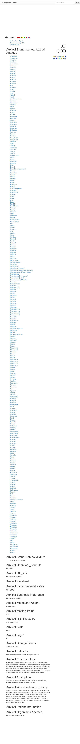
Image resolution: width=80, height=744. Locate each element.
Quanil (12, 453)
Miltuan (12, 369)
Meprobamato (14, 274)
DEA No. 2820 (14, 155)
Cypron (12, 151)
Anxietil (12, 91)
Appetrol (12, 101)
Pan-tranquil (14, 397)
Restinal (12, 467)
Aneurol (12, 74)
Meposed (13, 251)
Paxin (12, 406)
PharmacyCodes (10, 2)
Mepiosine (13, 249)
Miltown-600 (14, 365)
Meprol (12, 293)
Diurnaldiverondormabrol (18, 169)
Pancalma (13, 398)
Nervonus (13, 385)
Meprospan (13, 307)
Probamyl (13, 428)
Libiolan (12, 233)
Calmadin (13, 132)
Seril (11, 494)
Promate (13, 439)
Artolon (12, 109)
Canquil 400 (14, 138)
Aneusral (13, 75)
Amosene (13, 60)
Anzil (11, 93)
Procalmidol (13, 435)
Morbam (12, 375)
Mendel (12, 241)
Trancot (12, 513)
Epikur (12, 182)
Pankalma (13, 402)
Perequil (12, 412)
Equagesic (13, 184)
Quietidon (13, 455)
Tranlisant (13, 517)
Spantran (13, 504)
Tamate (12, 507)
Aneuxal (12, 77)
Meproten (13, 323)
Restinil (12, 469)
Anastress (13, 62)
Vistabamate (14, 546)
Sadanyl (12, 476)
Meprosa (13, 301)
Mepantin (13, 245)
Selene (12, 492)
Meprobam (13, 264)
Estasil (12, 202)
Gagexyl (12, 210)
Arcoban (12, 105)
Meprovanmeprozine (16, 328)
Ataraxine (13, 110)
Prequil (12, 424)
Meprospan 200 (15, 309)
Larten (12, 225)
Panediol (13, 400)
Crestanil (13, 149)
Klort (11, 223)
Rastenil (12, 459)
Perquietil (13, 414)
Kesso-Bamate (14, 219)
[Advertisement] (40, 19)
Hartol (12, 214)
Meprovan (13, 326)
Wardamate (13, 548)
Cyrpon (12, 153)
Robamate (13, 472)
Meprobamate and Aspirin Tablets (20, 272)
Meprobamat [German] (17, 268)
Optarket (13, 391)
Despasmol (13, 161)
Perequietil (13, 410)
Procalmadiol (14, 432)
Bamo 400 (13, 124)
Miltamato (13, 352)
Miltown (12, 358)
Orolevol (12, 395)
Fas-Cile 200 (14, 206)
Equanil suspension (16, 188)
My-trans (13, 379)
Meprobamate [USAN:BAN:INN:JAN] (21, 270)
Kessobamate (14, 221)
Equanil (12, 186)
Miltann (12, 354)
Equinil (12, 196)
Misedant (13, 373)
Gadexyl (12, 208)
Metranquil (13, 340)
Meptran (12, 332)
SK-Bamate (13, 474)
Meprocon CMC (15, 288)
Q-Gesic (12, 447)
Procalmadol (14, 434)
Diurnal (12, 167)
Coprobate (13, 147)
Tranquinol (13, 535)
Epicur (12, 181)
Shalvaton (13, 498)
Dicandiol (13, 163)
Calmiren (13, 136)
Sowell (12, 502)
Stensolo (13, 506)
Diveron (12, 171)
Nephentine (13, 383)
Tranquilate (13, 525)
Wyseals (12, 550)
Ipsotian (12, 218)
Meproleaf (13, 295)
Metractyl (13, 338)
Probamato (13, 426)
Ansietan (13, 83)
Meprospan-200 (15, 313)
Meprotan (13, 319)
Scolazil (12, 478)
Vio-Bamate (13, 544)
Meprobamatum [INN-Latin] (18, 280)
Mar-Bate (13, 237)
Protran (12, 445)
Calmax (12, 134)
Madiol (12, 235)
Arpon (12, 107)
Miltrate (12, 367)
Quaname (13, 449)
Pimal (12, 418)
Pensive (12, 408)
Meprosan (13, 303)
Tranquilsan (13, 533)
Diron (12, 165)
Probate (12, 430)
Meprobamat (14, 266)
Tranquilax (13, 527)
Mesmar (12, 336)
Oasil (11, 389)
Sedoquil (13, 488)
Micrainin (13, 342)
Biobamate (13, 128)
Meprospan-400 (15, 315)
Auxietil (12, 114)
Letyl (11, 231)
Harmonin (13, 212)
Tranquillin (13, 531)
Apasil (12, 97)
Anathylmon (14, 64)
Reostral (12, 461)
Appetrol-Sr (13, 103)
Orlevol (12, 393)
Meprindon (13, 258)
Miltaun (12, 356)
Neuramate (13, 387)
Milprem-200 (14, 348)
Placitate (13, 422)
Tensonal (13, 511)
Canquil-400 (14, 140)
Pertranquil (13, 416)
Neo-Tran (13, 381)
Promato (13, 441)
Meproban (13, 282)
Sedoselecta (14, 490)
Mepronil (13, 299)
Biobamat (13, 126)
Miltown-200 (14, 362)
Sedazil (12, 486)
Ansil (11, 85)
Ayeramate (13, 116)
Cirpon (12, 144)
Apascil (12, 95)
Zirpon (12, 552)
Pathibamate (14, 404)
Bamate (12, 120)
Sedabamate (14, 480)
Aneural (12, 72)
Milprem (12, 346)
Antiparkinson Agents (16, 41)
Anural (12, 89)
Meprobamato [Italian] (17, 278)
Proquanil (13, 443)
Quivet (12, 457)
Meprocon (13, 286)
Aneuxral (13, 79)
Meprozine (13, 330)
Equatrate (13, 190)
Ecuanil (12, 175)
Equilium (13, 194)
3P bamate (13, 56)
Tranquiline (13, 529)
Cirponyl (12, 146)
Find (77, 2)
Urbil (11, 541)
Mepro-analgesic (15, 262)
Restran (12, 470)
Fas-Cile (12, 204)
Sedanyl (12, 484)
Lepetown (13, 229)
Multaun (12, 377)
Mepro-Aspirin (14, 260)
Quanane (13, 451)
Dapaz (12, 157)
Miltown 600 (14, 360)
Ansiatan (13, 81)
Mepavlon (13, 247)
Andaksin (13, 68)
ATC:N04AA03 (14, 45)
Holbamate (13, 216)
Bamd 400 (13, 122)
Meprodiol (13, 291)
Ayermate (13, 118)
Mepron (12, 297)
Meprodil (13, 290)
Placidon (13, 420)
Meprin (12, 256)
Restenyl (13, 465)
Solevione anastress (16, 500)
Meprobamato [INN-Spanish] (19, 276)
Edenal (12, 177)
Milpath (12, 344)
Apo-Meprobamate (16, 99)
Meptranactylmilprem (16, 334)
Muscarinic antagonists (17, 43)
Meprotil (12, 325)
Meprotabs (13, 317)
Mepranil (13, 253)
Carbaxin (13, 142)
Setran (12, 496)
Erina (11, 200)
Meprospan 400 (15, 311)
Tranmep (13, 519)
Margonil (13, 239)
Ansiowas (13, 87)
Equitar (12, 198)
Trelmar (12, 539)
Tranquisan (13, 537)
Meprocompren (15, 284)
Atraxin (12, 112)
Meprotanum (14, 321)
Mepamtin (13, 243)
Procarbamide (14, 437)
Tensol (12, 509)
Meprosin (13, 305)
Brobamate (13, 130)
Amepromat (13, 58)
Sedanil (12, 482)
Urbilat (12, 542)
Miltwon (12, 371)
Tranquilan (13, 523)
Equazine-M (14, 192)
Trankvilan (13, 515)
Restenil (12, 463)
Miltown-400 (14, 363)
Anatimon (13, 66)
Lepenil (12, 227)
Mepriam (13, 254)
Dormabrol (13, 173)
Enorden (13, 179)
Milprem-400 (14, 350)
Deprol (12, 159)
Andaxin (12, 70)
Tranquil (12, 521)
